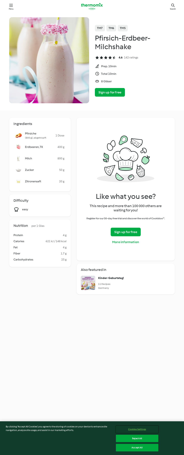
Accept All (137, 447)
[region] (92, 438)
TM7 (100, 28)
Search (173, 9)
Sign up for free (109, 92)
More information (125, 242)
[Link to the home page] (92, 6)
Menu (11, 9)
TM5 (123, 28)
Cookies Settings (137, 429)
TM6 (111, 28)
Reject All (137, 438)
